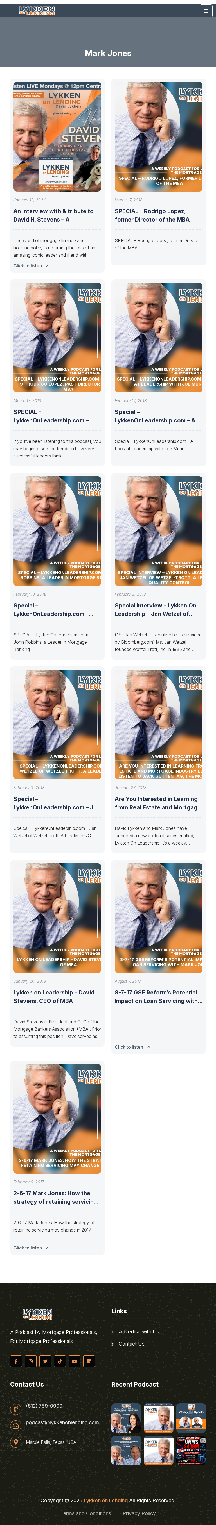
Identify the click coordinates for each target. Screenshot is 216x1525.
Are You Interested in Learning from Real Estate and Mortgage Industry (158, 807)
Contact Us (131, 1343)
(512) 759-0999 (44, 1405)
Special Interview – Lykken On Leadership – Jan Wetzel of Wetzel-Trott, (155, 614)
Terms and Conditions (85, 1513)
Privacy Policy (139, 1513)
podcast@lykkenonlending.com (62, 1422)
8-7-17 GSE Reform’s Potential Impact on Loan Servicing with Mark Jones (156, 1001)
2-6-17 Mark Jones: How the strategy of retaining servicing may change (55, 1202)
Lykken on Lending (106, 1500)
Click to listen (28, 265)
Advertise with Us (138, 1331)
